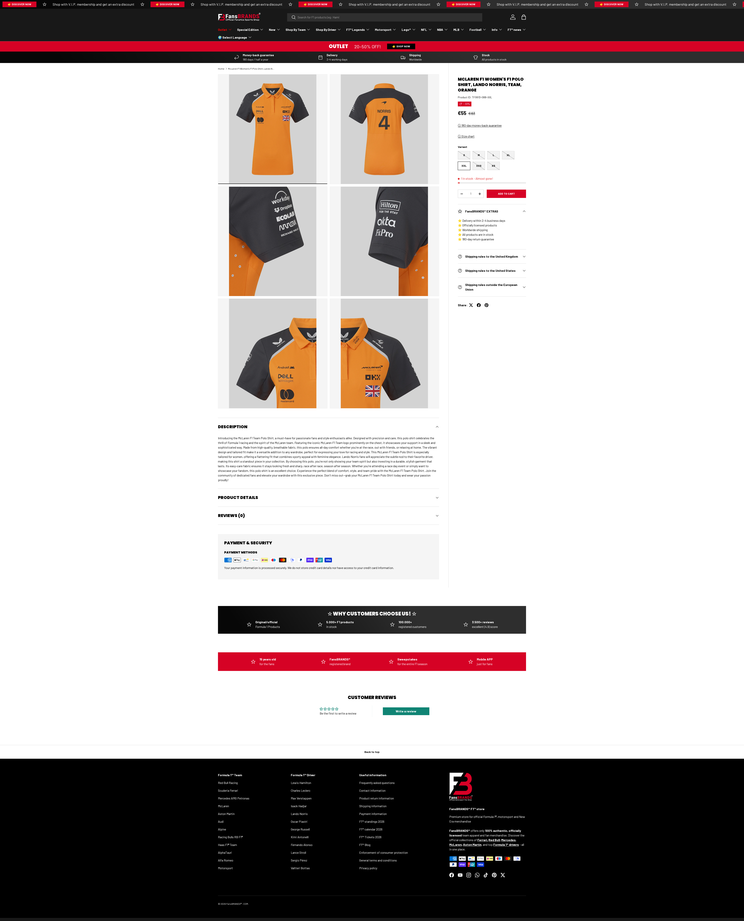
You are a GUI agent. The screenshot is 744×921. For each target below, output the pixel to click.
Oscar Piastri (299, 821)
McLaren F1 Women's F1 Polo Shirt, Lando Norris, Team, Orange (251, 68)
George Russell (300, 829)
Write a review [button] (406, 711)
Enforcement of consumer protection (383, 852)
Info (495, 29)
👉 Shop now (401, 46)
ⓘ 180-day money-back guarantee (480, 125)
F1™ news (514, 29)
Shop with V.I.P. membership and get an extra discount (93, 4)
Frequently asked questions (377, 783)
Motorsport (383, 29)
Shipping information (373, 806)
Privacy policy (368, 868)
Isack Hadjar (299, 806)
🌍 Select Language (232, 37)
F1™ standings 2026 (371, 821)
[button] (523, 17)
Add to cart (506, 193)
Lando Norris (299, 814)
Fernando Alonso (302, 845)
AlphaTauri (225, 852)
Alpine (222, 829)
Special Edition (248, 29)
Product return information (376, 798)
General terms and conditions (378, 860)
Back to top (372, 752)
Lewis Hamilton (301, 783)
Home (221, 68)
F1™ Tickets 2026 (370, 837)
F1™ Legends (355, 29)
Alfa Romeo (225, 860)
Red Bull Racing (228, 783)
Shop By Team (296, 29)
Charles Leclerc (300, 790)
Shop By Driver (326, 29)
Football (475, 29)
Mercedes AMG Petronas (233, 798)
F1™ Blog (364, 845)
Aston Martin (226, 814)
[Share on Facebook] (479, 305)
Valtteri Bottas (300, 868)
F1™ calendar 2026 (370, 829)
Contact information (372, 790)
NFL (424, 29)
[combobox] (384, 17)
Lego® (406, 29)
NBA (440, 29)
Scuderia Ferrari (228, 790)
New (272, 29)
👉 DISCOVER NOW (19, 4)
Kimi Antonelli (300, 837)
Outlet (222, 29)
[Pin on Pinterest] (486, 305)
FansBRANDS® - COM (237, 903)
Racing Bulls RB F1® (230, 837)
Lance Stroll (298, 852)
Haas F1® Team (227, 845)
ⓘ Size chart (466, 136)
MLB (456, 29)
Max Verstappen (301, 798)
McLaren (223, 806)
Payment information (373, 814)
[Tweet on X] (471, 305)
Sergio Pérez (299, 860)
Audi (221, 821)
